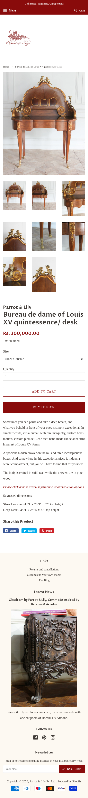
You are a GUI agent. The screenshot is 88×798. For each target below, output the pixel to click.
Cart (82, 10)
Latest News (44, 592)
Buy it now (44, 407)
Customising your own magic (44, 574)
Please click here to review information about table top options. (44, 487)
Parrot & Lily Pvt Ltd (43, 781)
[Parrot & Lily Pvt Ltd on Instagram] (53, 738)
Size (6, 351)
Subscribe (71, 769)
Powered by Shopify (69, 781)
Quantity (8, 369)
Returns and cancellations (44, 569)
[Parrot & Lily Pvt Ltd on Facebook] (35, 738)
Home (6, 66)
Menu (12, 10)
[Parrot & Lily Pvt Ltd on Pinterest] (44, 738)
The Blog (44, 580)
